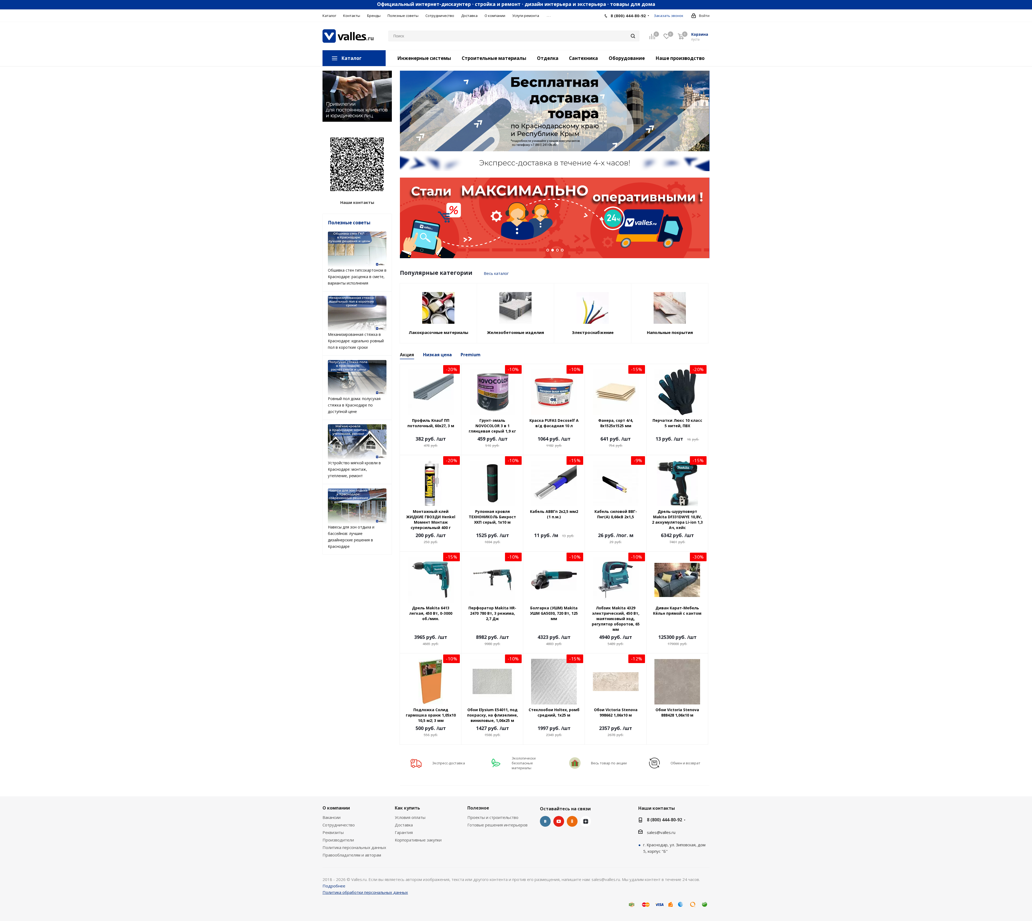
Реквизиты (333, 832)
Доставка (404, 825)
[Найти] (632, 36)
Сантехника (583, 58)
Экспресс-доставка (448, 763)
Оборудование (627, 58)
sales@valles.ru (661, 832)
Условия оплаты (410, 817)
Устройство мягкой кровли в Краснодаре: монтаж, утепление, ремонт (354, 469)
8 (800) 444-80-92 (628, 15)
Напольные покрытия (670, 332)
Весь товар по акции (609, 763)
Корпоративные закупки (418, 840)
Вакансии (331, 817)
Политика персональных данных (354, 847)
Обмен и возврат (685, 763)
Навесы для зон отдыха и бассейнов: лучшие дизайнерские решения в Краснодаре (351, 536)
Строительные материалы (494, 58)
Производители (338, 840)
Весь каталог (496, 273)
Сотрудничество (338, 825)
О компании (336, 808)
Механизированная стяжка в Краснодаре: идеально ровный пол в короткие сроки (356, 341)
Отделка (547, 58)
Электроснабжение (593, 332)
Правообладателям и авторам (351, 855)
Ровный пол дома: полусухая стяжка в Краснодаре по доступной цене (354, 405)
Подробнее (333, 885)
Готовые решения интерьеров (497, 825)
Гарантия (404, 832)
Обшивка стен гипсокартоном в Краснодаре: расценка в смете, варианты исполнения (357, 277)
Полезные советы (349, 223)
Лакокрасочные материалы (438, 332)
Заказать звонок (668, 15)
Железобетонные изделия (515, 332)
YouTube (558, 821)
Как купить (407, 808)
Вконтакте (545, 821)
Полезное (478, 808)
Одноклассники (572, 821)
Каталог (351, 58)
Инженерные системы (424, 58)
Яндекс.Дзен (585, 821)
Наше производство (680, 58)
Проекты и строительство (492, 817)
